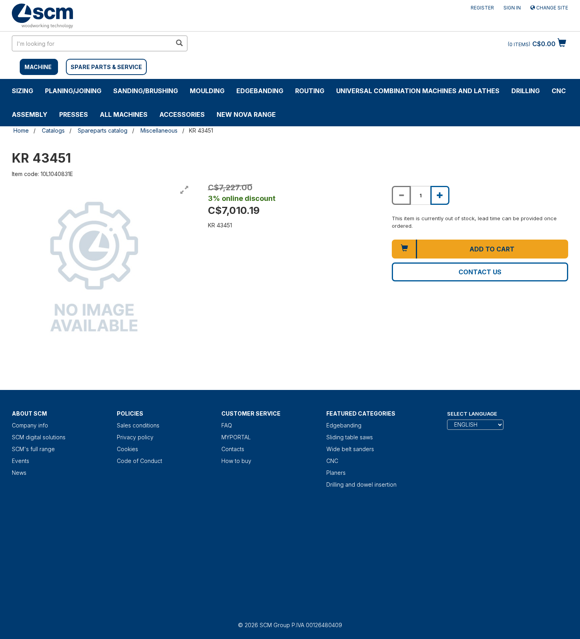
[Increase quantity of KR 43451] (439, 195)
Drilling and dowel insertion (361, 484)
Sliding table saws (349, 437)
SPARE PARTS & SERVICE (106, 67)
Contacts (232, 449)
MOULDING (207, 91)
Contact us (479, 272)
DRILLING (525, 91)
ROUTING (309, 91)
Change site (551, 8)
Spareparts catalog (102, 130)
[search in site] (179, 43)
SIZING (22, 91)
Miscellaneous (159, 130)
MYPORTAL (236, 437)
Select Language (472, 413)
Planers (336, 472)
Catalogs (53, 130)
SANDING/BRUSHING (145, 91)
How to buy (236, 460)
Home (21, 130)
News (19, 472)
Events (20, 460)
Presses (73, 114)
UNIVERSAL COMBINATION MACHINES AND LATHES (418, 91)
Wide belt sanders (350, 449)
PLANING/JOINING (73, 91)
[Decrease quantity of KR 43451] (401, 195)
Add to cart (492, 249)
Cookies (127, 449)
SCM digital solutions (38, 437)
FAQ (226, 425)
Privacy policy (135, 437)
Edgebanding (259, 91)
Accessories (182, 114)
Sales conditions (138, 425)
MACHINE (38, 67)
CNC (559, 91)
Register (482, 8)
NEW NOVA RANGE (246, 114)
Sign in (512, 8)
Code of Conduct (139, 460)
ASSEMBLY (29, 114)
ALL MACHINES (124, 114)
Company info (30, 425)
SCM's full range (33, 449)
